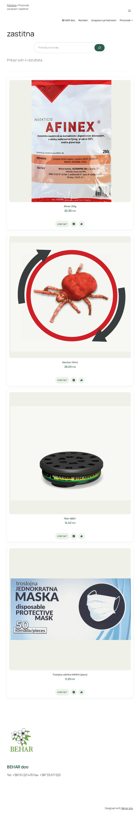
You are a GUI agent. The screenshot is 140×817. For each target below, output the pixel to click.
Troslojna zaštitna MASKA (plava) (69, 674)
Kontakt (62, 224)
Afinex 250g (70, 206)
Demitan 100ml (70, 362)
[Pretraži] (99, 47)
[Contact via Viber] (74, 224)
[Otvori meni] (129, 10)
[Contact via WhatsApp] (81, 224)
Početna (11, 5)
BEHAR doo (17, 767)
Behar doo (127, 808)
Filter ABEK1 (70, 518)
